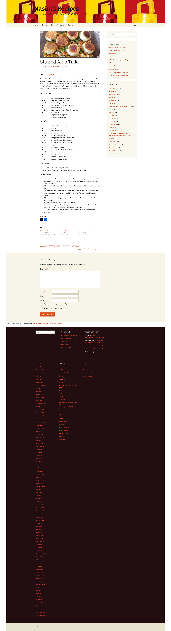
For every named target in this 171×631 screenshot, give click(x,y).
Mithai (111, 139)
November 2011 (40, 615)
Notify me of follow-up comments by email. (56, 304)
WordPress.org (87, 376)
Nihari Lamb (112, 63)
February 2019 (40, 428)
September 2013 (41, 554)
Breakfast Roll (113, 69)
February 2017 (40, 443)
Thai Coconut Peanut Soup (117, 51)
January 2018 (40, 437)
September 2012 (41, 584)
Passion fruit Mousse (115, 66)
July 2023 (38, 376)
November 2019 (40, 416)
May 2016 (38, 465)
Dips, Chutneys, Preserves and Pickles (120, 106)
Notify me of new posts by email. (53, 309)
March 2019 (39, 425)
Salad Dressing (113, 142)
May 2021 (38, 391)
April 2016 (39, 468)
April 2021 (39, 394)
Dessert (111, 103)
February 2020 (40, 410)
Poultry (113, 118)
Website (43, 300)
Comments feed (88, 373)
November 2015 (40, 483)
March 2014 (39, 535)
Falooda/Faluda (98, 346)
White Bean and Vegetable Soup (118, 60)
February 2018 (40, 434)
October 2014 (40, 517)
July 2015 (38, 489)
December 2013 (40, 544)
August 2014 (39, 523)
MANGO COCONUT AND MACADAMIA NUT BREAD (60, 246)
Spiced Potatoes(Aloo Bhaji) (117, 47)
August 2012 (39, 587)
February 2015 (40, 505)
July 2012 (38, 590)
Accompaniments (114, 88)
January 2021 (40, 400)
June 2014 (39, 526)
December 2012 (40, 575)
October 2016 (40, 456)
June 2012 (39, 594)
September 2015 (41, 486)
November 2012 (40, 578)
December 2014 (40, 511)
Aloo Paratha (63, 231)
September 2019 (41, 422)
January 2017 (40, 446)
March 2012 (39, 603)
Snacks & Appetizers (57, 25)
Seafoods (114, 121)
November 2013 (40, 548)
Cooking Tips (113, 100)
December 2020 (40, 403)
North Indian (49, 74)
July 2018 (38, 431)
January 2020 (40, 413)
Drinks (111, 109)
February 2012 (40, 606)
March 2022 (39, 382)
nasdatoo (65, 66)
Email (42, 296)
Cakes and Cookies (115, 94)
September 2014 (41, 520)
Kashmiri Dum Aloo (84, 231)
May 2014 (38, 529)
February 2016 (40, 474)
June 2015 (39, 492)
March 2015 (39, 502)
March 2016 (39, 471)
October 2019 (40, 419)
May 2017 (38, 440)
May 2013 (38, 563)
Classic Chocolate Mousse (88, 249)
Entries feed (86, 370)
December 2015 (40, 480)
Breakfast (112, 91)
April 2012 (39, 600)
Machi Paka (112, 54)
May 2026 (38, 367)
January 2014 (40, 541)
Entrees (44, 25)
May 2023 (38, 379)
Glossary (111, 127)
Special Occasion (114, 151)
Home (36, 25)
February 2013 (40, 572)
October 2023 (40, 373)
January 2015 (40, 508)
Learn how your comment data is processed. (47, 323)
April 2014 (39, 532)
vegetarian (56, 66)
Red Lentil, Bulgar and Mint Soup (118, 75)
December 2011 (40, 612)
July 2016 (38, 459)
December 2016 (40, 449)
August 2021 (39, 388)
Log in (85, 367)
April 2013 (39, 566)
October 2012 (40, 581)
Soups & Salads (113, 148)
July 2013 (38, 560)
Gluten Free (112, 130)
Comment (44, 269)
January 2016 (40, 477)
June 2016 (39, 462)
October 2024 (40, 370)
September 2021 (41, 385)
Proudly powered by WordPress (43, 627)
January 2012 (40, 609)
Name (42, 292)
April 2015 (39, 499)
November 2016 (40, 453)
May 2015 (38, 495)
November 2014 (40, 514)
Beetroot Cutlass (45, 231)
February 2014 (40, 538)
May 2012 (38, 597)
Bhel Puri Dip (113, 57)
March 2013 (39, 569)
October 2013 (40, 551)
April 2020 (39, 407)
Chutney (111, 97)
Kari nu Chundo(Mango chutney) (118, 72)
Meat (112, 115)
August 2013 (39, 557)
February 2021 (40, 397)
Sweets (70, 25)
